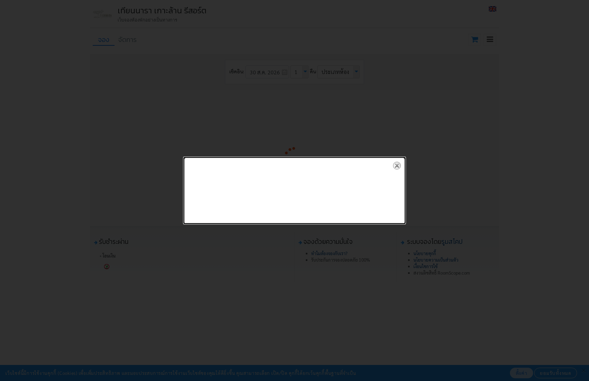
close (397, 165)
